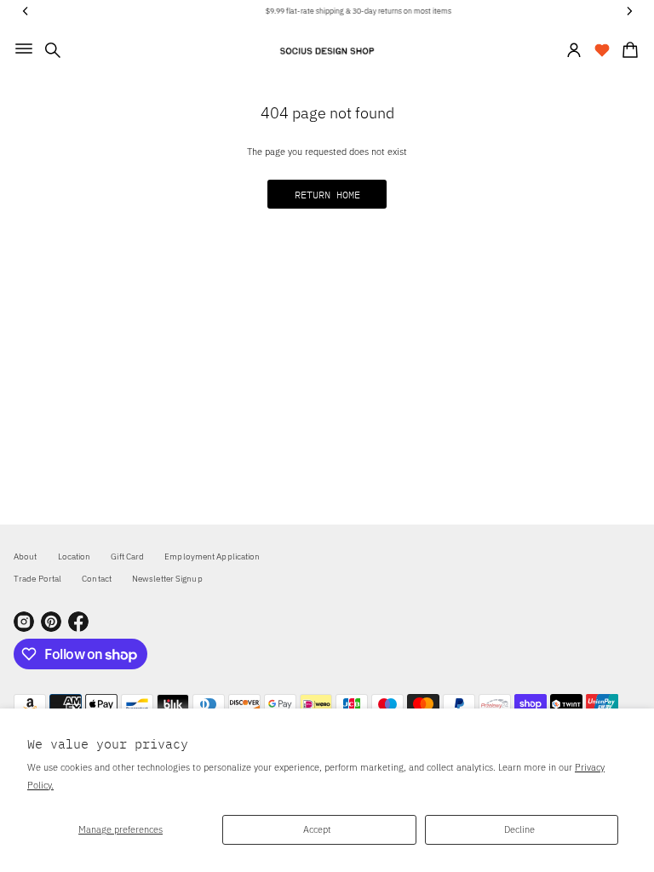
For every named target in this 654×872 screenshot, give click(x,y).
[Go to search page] (52, 50)
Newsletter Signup (167, 578)
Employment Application (212, 556)
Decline (519, 829)
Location (74, 556)
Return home (327, 194)
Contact (97, 578)
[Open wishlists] (602, 50)
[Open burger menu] (24, 48)
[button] (52, 50)
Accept (317, 829)
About (25, 556)
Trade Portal (37, 578)
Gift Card (127, 556)
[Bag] (627, 50)
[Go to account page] (574, 50)
